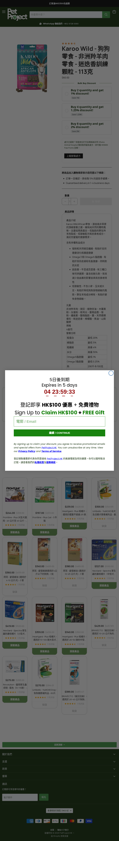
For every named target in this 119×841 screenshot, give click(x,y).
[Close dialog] (111, 373)
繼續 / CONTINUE (59, 432)
